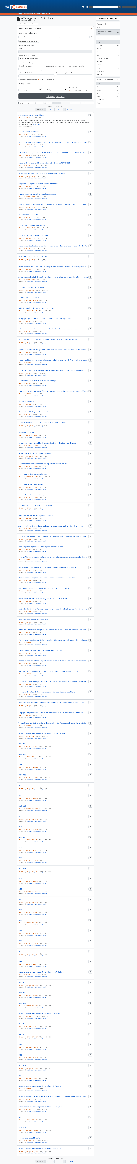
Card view (48, 103)
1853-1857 (22, 1003)
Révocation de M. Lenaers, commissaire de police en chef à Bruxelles (43, 588)
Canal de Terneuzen (108, 58)
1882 (20, 920)
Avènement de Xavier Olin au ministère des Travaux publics (40, 650)
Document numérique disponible (54, 66)
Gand (108, 55)
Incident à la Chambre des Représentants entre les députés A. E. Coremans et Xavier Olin (50, 370)
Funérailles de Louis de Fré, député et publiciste (35, 516)
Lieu (98, 38)
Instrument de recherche (76, 66)
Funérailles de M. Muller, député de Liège (33, 619)
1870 (20, 816)
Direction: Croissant (86, 103)
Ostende (108, 52)
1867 (20, 796)
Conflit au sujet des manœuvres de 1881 (33, 236)
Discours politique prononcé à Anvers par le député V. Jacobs (40, 547)
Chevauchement (76, 91)
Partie (108, 106)
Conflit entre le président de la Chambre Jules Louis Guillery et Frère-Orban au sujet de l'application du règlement (53, 536)
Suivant (72, 109)
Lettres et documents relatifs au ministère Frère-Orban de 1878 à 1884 (44, 163)
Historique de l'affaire (26, 433)
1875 (20, 858)
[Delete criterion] (91, 37)
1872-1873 (22, 837)
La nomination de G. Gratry (28, 215)
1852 (20, 1055)
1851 (20, 1045)
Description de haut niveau (26, 55)
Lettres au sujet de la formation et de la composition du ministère (42, 173)
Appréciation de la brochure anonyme (42, 464)
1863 (20, 764)
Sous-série (108, 93)
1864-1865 (22, 775)
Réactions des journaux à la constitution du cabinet (37, 194)
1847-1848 (22, 1024)
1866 (20, 785)
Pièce (108, 87)
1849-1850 (22, 1034)
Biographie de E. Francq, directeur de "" (35, 505)
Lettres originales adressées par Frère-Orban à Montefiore (39, 1148)
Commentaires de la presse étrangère (32, 495)
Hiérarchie (39, 103)
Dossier (108, 90)
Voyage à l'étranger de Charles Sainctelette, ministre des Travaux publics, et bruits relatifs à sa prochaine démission (53, 723)
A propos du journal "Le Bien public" (31, 287)
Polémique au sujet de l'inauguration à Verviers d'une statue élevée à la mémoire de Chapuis (52, 350)
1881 (20, 910)
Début (20, 87)
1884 (20, 941)
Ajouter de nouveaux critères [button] (28, 41)
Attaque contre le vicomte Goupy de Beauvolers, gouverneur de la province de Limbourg (50, 526)
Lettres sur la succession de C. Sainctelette (33, 256)
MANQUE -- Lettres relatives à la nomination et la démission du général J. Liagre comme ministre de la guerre (53, 204)
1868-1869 (22, 806)
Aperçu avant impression (26, 103)
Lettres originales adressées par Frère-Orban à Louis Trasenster (41, 733)
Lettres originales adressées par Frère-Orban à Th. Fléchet (39, 1013)
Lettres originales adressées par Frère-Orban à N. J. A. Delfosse (41, 972)
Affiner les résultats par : (108, 18)
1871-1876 (22, 1128)
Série (108, 97)
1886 (20, 962)
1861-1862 (22, 754)
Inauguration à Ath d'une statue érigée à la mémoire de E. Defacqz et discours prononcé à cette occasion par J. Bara (53, 391)
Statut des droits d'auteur (26, 73)
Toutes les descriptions (47, 80)
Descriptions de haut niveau (28, 80)
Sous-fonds (108, 100)
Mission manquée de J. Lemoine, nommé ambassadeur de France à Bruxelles (46, 578)
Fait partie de (101, 24)
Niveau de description (25, 66)
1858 (20, 1076)
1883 (20, 930)
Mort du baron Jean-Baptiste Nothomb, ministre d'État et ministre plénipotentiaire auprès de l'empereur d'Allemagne (53, 640)
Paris (108, 68)
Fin (45, 87)
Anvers (108, 49)
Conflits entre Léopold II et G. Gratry (31, 225)
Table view (57, 103)
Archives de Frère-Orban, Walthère (31, 115)
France (108, 65)
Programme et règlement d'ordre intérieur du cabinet (37, 184)
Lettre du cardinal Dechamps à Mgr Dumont (34, 453)
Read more (36, 124)
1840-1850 (22, 982)
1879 (20, 889)
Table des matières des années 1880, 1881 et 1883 (36, 308)
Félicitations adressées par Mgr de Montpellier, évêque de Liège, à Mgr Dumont (47, 443)
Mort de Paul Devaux (26, 401)
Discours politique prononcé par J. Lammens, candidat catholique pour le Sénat (47, 567)
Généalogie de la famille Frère (29, 132)
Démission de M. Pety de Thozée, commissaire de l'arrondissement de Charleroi (47, 692)
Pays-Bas (108, 62)
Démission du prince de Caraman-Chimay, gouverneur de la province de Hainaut (47, 339)
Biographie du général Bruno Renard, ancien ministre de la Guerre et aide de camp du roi (50, 713)
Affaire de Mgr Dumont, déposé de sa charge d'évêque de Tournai (42, 422)
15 (67, 109)
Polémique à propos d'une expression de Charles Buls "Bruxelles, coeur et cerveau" (48, 329)
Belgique (108, 45)
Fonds (108, 103)
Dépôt (20, 48)
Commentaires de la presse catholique (32, 474)
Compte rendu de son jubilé (28, 298)
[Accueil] (17, 7)
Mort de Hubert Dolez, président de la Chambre (35, 412)
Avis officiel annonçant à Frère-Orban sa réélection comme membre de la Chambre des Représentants (53, 153)
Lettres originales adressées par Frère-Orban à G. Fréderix (39, 1086)
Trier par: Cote (74, 103)
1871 (20, 827)
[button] (83, 7)
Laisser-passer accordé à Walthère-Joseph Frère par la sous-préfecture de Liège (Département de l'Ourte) (53, 142)
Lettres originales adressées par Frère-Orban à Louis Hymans (40, 1107)
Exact (85, 91)
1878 (20, 879)
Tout (98, 28)
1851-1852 (22, 993)
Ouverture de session (128, 7)
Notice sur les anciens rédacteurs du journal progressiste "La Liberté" (43, 599)
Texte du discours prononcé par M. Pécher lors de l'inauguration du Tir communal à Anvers (51, 671)
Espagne (108, 75)
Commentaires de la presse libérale (31, 484)
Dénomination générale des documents (68, 73)
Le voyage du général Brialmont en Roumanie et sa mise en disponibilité (44, 318)
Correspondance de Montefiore (29, 1138)
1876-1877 (22, 868)
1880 (20, 899)
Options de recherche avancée (29, 29)
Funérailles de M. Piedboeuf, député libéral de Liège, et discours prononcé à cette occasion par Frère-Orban (53, 702)
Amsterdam (108, 71)
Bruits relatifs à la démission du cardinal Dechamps (37, 381)
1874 (20, 847)
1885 (20, 951)
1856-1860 (22, 744)
